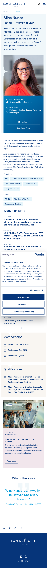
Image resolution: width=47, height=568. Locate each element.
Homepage (7, 12)
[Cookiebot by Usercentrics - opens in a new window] (34, 254)
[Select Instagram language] (26, 556)
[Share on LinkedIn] (4, 528)
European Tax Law (12, 189)
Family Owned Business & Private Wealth (27, 179)
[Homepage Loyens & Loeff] (14, 4)
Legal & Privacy (23, 561)
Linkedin (25, 122)
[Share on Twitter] (9, 528)
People (17, 12)
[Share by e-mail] (15, 528)
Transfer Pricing (31, 184)
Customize (22, 304)
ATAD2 (7, 199)
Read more (11, 461)
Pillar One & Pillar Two (22, 199)
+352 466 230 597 (16, 99)
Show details (35, 290)
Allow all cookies (23, 297)
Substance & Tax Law (13, 204)
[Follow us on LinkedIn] (21, 556)
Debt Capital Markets (13, 184)
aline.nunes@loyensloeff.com (21, 102)
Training (9, 404)
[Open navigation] (44, 4)
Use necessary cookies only (23, 311)
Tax (6, 179)
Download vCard (23, 128)
